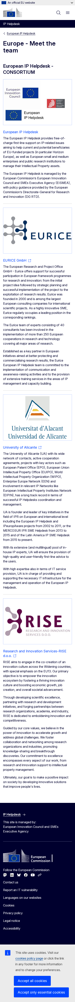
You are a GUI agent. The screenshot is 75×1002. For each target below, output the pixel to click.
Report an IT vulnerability (20, 890)
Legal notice (11, 921)
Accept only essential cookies (41, 992)
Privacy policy (13, 913)
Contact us (10, 882)
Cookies (8, 905)
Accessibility (11, 928)
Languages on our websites (22, 898)
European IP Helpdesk (21, 33)
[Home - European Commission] (12, 12)
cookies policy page (29, 958)
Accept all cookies (32, 981)
